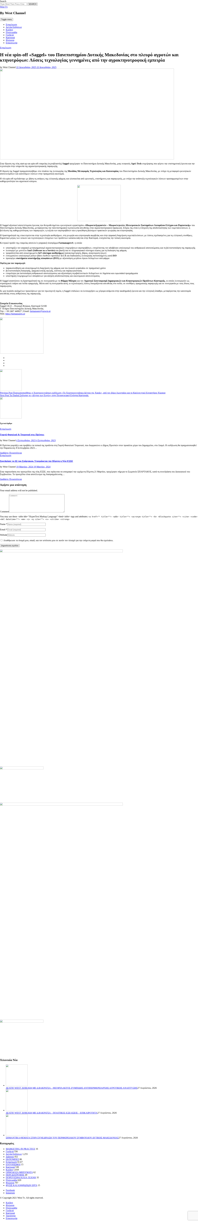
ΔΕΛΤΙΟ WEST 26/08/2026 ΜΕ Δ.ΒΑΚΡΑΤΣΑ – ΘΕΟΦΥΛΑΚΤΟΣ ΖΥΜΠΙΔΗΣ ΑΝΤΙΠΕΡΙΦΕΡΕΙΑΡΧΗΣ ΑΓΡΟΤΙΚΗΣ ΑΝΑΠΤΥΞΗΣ (71, 1088)
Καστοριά (10, 37)
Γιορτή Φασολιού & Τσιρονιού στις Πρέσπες (22, 434)
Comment (4, 511)
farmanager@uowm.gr (40, 311)
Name (3, 524)
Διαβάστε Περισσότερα (11, 453)
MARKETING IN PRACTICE (20, 1149)
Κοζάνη (9, 30)
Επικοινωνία (11, 43)
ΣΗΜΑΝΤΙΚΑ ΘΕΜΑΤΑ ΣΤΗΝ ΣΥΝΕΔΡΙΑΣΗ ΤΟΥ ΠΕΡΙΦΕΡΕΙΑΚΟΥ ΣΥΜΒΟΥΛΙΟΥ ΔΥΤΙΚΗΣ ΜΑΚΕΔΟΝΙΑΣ (62, 1137)
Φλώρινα (10, 40)
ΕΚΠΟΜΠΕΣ (12, 1159)
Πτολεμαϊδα (11, 32)
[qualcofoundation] (99, 220)
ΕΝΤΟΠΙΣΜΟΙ (13, 1164)
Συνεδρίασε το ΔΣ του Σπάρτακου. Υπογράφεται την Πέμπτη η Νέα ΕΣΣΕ (36, 461)
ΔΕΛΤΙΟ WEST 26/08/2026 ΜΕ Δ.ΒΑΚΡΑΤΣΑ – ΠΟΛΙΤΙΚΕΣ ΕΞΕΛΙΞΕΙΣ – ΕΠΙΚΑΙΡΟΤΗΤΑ (51, 1113)
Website (3, 535)
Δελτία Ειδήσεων (14, 27)
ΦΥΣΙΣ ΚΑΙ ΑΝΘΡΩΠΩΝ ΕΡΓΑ (21, 1185)
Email (2, 529)
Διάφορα (10, 1156)
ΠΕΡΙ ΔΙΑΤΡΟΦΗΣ (15, 1175)
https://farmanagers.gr (15, 314)
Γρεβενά (10, 35)
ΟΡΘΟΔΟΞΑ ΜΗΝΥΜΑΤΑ (19, 1172)
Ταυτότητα (11, 1215)
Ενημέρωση (11, 24)
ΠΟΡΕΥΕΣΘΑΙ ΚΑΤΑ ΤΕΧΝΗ (21, 1177)
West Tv (4, 7)
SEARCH (32, 4)
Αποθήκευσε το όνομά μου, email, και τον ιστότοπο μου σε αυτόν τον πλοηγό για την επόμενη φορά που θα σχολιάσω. (58, 540)
